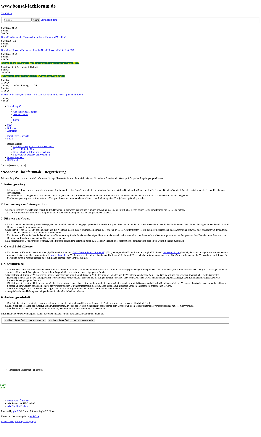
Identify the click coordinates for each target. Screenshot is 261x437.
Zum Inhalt (6, 13)
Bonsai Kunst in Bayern (13, 94)
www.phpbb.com (171, 252)
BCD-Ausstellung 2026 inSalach (49, 76)
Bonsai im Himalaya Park (13, 50)
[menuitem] (25, 111)
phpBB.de (34, 416)
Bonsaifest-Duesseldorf (12, 37)
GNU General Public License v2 (88, 252)
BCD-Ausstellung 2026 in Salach (17, 76)
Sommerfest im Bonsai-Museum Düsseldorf (45, 37)
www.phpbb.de (58, 255)
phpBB (16, 411)
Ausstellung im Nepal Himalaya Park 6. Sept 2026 (50, 50)
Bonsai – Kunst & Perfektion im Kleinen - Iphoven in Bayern (54, 94)
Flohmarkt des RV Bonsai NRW (17, 63)
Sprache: (5, 165)
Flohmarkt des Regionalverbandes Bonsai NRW (56, 63)
